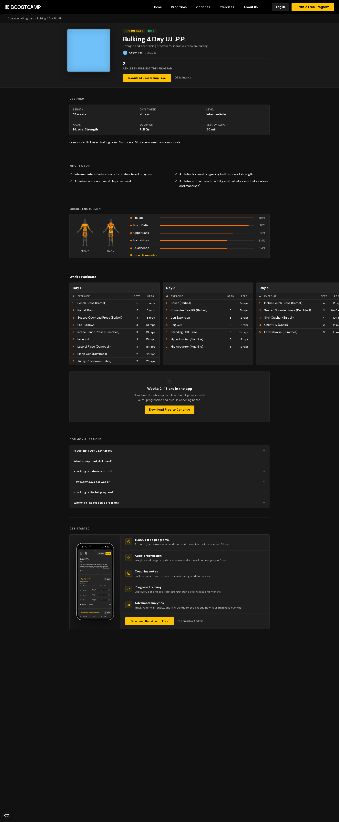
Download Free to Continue (169, 410)
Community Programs (21, 18)
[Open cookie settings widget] (6, 815)
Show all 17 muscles (143, 255)
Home (157, 7)
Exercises (227, 7)
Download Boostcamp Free (147, 78)
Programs (179, 7)
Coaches (203, 7)
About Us (251, 7)
